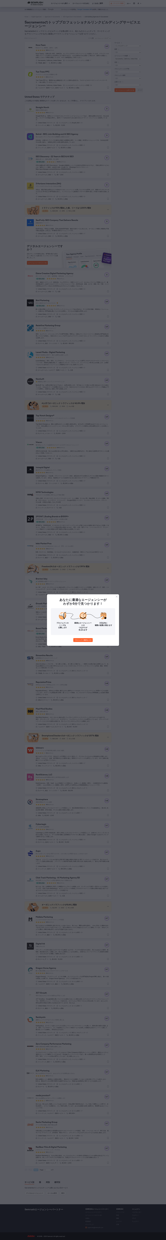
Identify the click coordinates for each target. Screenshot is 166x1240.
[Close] (116, 596)
